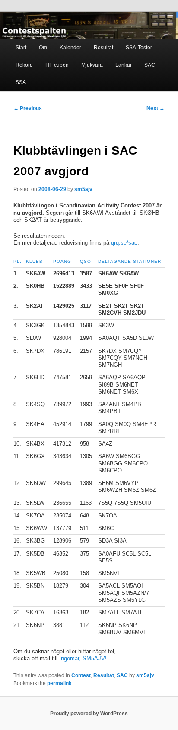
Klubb (34, 261)
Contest (81, 675)
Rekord (24, 65)
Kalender (70, 48)
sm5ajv (83, 189)
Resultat (103, 48)
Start (21, 48)
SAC (149, 65)
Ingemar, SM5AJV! (83, 658)
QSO (85, 261)
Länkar (123, 65)
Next (155, 108)
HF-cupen (57, 65)
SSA (21, 82)
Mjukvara (92, 65)
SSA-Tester (139, 48)
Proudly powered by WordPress (89, 714)
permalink (59, 683)
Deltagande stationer (129, 261)
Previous (27, 108)
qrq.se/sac (123, 242)
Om (43, 48)
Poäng (62, 261)
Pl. (17, 261)
